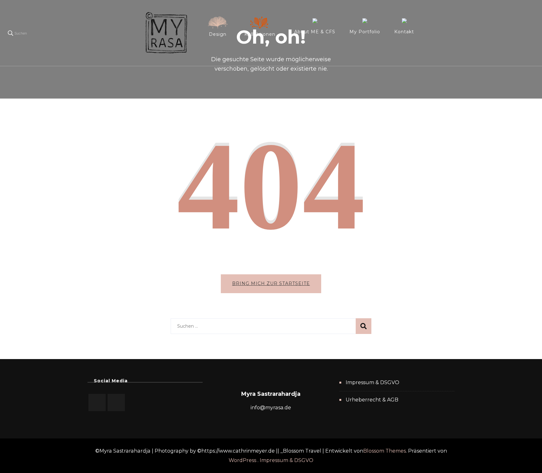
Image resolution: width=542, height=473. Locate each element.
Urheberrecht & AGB (372, 400)
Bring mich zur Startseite (271, 283)
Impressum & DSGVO (372, 382)
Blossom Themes (384, 451)
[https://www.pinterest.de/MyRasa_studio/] (97, 402)
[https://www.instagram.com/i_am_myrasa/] (116, 402)
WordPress (242, 460)
